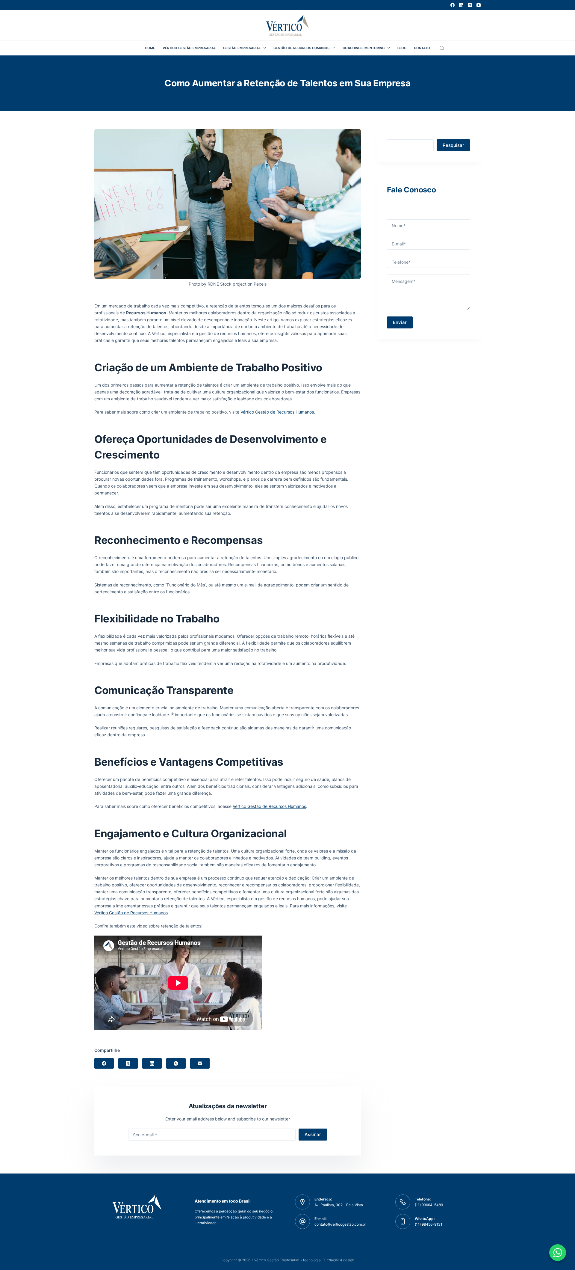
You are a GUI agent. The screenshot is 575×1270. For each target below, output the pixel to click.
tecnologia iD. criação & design (328, 1260)
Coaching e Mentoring (364, 48)
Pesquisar (453, 145)
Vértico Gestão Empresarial (189, 48)
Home (150, 48)
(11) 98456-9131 (428, 1224)
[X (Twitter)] (128, 1063)
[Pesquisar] (442, 48)
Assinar (313, 1134)
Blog (401, 48)
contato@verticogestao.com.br (340, 1224)
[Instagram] (470, 5)
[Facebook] (452, 5)
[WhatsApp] (176, 1063)
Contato (422, 48)
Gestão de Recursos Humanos (301, 48)
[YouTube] (478, 5)
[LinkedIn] (461, 5)
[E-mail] (200, 1063)
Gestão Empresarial (242, 48)
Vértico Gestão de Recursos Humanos (277, 411)
